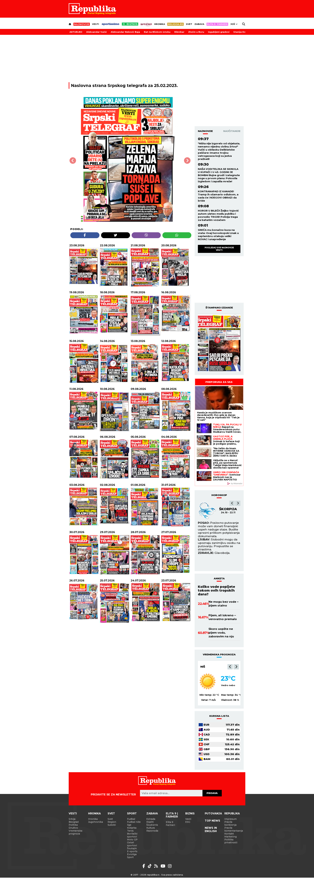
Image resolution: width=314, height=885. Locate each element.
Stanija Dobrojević (244, 32)
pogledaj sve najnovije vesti (219, 248)
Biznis (190, 813)
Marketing (230, 836)
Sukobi (112, 824)
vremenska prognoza (219, 654)
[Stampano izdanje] (219, 343)
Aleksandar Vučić (96, 32)
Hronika (159, 24)
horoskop (219, 495)
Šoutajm (132, 848)
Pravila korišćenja (230, 823)
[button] (232, 503)
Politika (73, 824)
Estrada (150, 818)
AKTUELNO (76, 32)
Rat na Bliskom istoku (157, 32)
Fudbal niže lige (134, 823)
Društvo (73, 827)
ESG (187, 821)
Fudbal (131, 818)
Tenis (130, 830)
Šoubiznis (152, 824)
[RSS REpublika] (163, 866)
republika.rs (153, 874)
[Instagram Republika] (170, 866)
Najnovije (205, 131)
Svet (189, 24)
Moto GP (132, 839)
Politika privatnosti (230, 841)
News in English (211, 829)
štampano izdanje (219, 307)
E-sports (132, 851)
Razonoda (152, 830)
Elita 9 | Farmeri (172, 815)
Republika (232, 813)
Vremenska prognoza (75, 832)
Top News (212, 820)
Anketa (219, 578)
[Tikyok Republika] (150, 866)
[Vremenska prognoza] (208, 681)
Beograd (73, 821)
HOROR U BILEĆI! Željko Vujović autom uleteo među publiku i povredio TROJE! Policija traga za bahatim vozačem (218, 215)
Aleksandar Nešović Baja (125, 32)
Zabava (199, 24)
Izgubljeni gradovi (218, 32)
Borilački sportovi (132, 835)
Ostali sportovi (132, 844)
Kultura (150, 827)
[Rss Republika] (156, 866)
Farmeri (170, 825)
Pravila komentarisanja (233, 829)
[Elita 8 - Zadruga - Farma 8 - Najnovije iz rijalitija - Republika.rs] (217, 24)
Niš (202, 666)
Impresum (230, 818)
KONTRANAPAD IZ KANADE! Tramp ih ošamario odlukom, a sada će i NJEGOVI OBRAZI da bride (218, 196)
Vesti (95, 24)
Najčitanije (231, 131)
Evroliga (132, 854)
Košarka (131, 827)
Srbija (72, 818)
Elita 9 (169, 822)
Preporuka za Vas (219, 381)
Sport (132, 813)
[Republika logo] (92, 8)
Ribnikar (179, 32)
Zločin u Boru (196, 32)
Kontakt (229, 833)
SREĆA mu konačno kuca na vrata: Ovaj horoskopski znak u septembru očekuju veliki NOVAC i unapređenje (218, 234)
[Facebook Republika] (144, 866)
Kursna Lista (219, 715)
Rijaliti (150, 821)
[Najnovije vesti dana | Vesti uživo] (130, 24)
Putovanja (213, 813)
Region (112, 821)
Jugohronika (95, 821)
